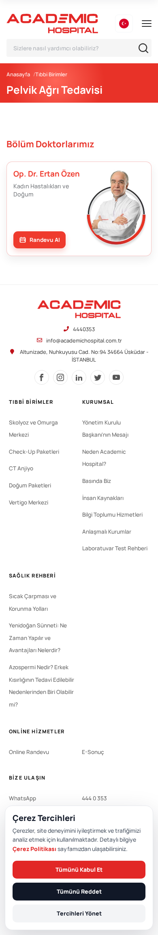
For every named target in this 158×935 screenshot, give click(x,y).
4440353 (84, 329)
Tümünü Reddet (79, 891)
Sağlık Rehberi (32, 575)
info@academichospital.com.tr (84, 340)
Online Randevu (29, 752)
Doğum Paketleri (30, 485)
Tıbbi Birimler (51, 74)
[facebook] (41, 377)
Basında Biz (96, 481)
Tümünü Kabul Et (79, 869)
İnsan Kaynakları (103, 498)
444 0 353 (94, 798)
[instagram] (60, 377)
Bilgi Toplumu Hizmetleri (112, 514)
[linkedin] (79, 377)
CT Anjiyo (21, 468)
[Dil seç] (124, 23)
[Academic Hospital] (79, 309)
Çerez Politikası (34, 849)
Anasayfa (18, 74)
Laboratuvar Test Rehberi (114, 548)
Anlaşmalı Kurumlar (106, 531)
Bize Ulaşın (27, 777)
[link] (39, 239)
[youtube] (116, 377)
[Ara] (143, 48)
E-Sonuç (93, 752)
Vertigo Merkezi (28, 502)
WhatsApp (22, 798)
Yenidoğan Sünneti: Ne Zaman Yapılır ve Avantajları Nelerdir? (38, 638)
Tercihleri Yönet (79, 913)
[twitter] (97, 377)
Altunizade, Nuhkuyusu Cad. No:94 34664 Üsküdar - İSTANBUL (84, 355)
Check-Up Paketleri (34, 451)
